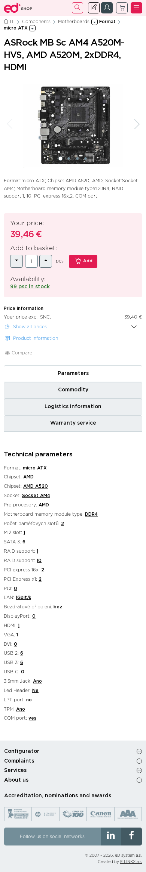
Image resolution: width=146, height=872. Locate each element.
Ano (37, 681)
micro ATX (35, 468)
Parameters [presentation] (73, 373)
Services (15, 770)
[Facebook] (131, 836)
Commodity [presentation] (73, 389)
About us (16, 780)
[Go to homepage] (18, 7)
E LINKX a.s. (131, 862)
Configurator (21, 751)
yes (32, 718)
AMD (28, 477)
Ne (35, 690)
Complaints (19, 761)
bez (58, 607)
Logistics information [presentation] (73, 406)
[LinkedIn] (111, 836)
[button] (60, 158)
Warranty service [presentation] (73, 423)
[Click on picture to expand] (73, 126)
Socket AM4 (36, 495)
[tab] (73, 373)
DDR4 (91, 514)
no (29, 700)
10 (39, 560)
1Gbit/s (23, 597)
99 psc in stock (30, 286)
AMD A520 (35, 486)
